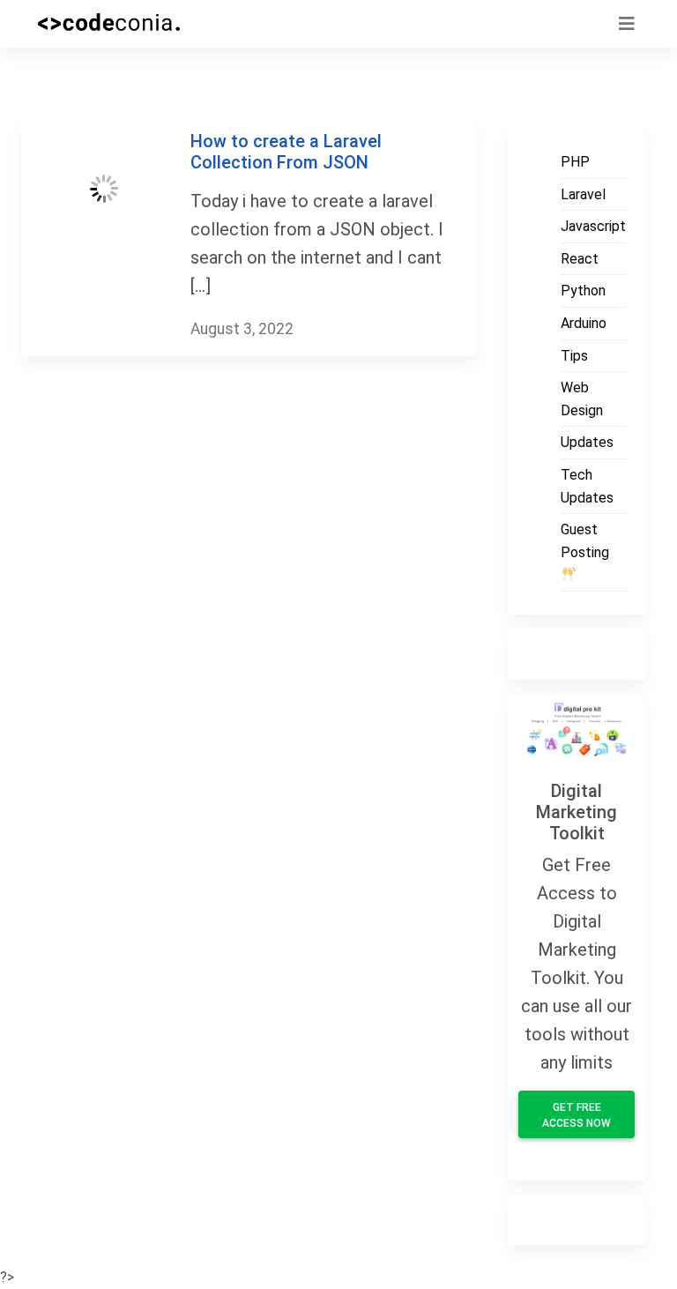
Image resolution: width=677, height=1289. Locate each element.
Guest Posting (585, 541)
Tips (574, 355)
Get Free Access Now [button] (576, 1115)
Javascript (593, 226)
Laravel (583, 194)
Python (583, 290)
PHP (575, 161)
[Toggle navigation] (626, 23)
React (580, 258)
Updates (587, 442)
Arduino (583, 323)
